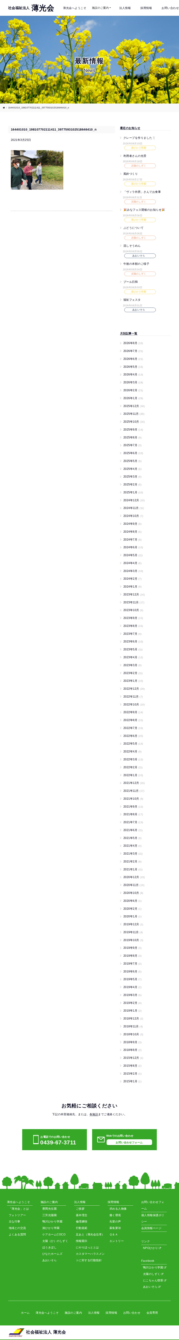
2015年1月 (132, 1081)
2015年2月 (132, 1073)
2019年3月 (132, 995)
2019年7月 (132, 963)
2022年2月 (133, 767)
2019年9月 (132, 947)
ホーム (25, 1312)
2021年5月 (132, 837)
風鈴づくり (130, 173)
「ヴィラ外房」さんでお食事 (142, 191)
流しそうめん (132, 245)
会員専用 (152, 1312)
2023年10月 (133, 610)
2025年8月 (132, 437)
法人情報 (125, 7)
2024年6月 (133, 547)
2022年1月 (133, 775)
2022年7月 (133, 727)
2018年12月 (133, 1018)
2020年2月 (132, 908)
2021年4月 (132, 845)
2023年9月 (133, 617)
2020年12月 (134, 877)
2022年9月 (133, 712)
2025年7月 (132, 445)
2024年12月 (134, 500)
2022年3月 (133, 759)
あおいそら (150, 1286)
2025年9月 (133, 429)
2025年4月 (132, 468)
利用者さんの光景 (134, 155)
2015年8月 (132, 1065)
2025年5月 (132, 460)
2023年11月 (133, 602)
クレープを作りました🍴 (139, 137)
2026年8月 (133, 343)
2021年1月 (133, 869)
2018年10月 (133, 1034)
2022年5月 (133, 743)
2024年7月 (132, 539)
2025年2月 (132, 484)
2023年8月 (133, 625)
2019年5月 (132, 979)
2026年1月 (133, 398)
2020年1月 (132, 916)
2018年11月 (133, 1026)
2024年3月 (133, 570)
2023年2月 (133, 673)
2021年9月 (133, 806)
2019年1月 (132, 1010)
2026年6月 (133, 358)
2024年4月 (132, 563)
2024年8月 (132, 531)
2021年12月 (134, 782)
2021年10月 (133, 798)
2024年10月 (133, 515)
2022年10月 (134, 704)
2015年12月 (133, 1057)
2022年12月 (134, 688)
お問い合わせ (170, 7)
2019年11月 (133, 932)
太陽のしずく (152, 1273)
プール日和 (130, 281)
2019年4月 (132, 987)
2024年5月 (133, 555)
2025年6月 (133, 453)
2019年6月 (132, 971)
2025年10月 (134, 421)
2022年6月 (133, 735)
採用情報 (146, 7)
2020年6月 (132, 900)
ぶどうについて (133, 227)
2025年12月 (134, 406)
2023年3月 (132, 665)
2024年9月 (132, 523)
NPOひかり (151, 1247)
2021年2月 (132, 861)
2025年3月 (132, 476)
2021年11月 (133, 790)
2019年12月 (133, 924)
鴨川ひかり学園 (153, 1267)
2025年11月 (133, 413)
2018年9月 (132, 1042)
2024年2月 (132, 578)
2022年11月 (133, 696)
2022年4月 (132, 751)
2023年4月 (133, 657)
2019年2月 (132, 1002)
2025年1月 (133, 492)
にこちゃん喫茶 (153, 1280)
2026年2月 (133, 390)
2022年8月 (133, 720)
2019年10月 (133, 940)
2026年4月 (133, 374)
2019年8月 (132, 955)
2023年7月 (132, 633)
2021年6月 (133, 830)
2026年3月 (133, 382)
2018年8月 (132, 1049)
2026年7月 (133, 350)
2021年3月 (133, 853)
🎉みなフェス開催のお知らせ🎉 (144, 209)
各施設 (94, 1114)
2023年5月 (133, 649)
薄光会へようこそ (74, 7)
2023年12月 (134, 594)
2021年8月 (133, 814)
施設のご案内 (100, 7)
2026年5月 (133, 366)
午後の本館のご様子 (136, 263)
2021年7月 (133, 822)
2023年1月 (133, 680)
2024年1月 (132, 586)
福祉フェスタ (132, 299)
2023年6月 (133, 641)
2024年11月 (133, 507)
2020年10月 (133, 892)
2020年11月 (133, 885)
